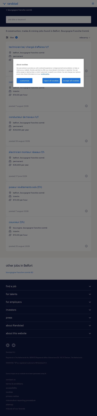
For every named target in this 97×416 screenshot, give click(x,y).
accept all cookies (71, 80)
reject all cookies (51, 80)
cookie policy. (45, 74)
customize (24, 80)
